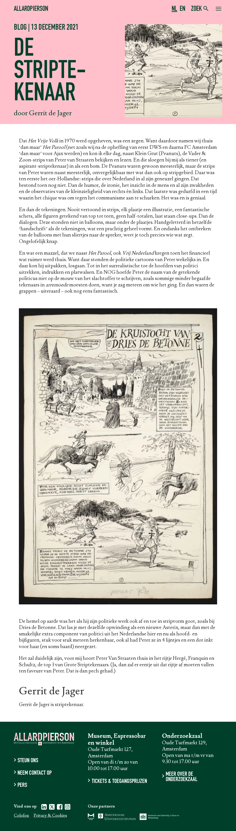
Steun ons (28, 761)
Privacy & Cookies (50, 815)
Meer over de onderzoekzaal (182, 777)
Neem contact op (35, 773)
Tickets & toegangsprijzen (119, 781)
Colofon (21, 815)
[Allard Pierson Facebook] (59, 807)
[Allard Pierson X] (52, 807)
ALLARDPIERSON (31, 9)
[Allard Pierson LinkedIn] (44, 807)
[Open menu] (218, 9)
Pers (22, 785)
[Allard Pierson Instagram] (67, 807)
